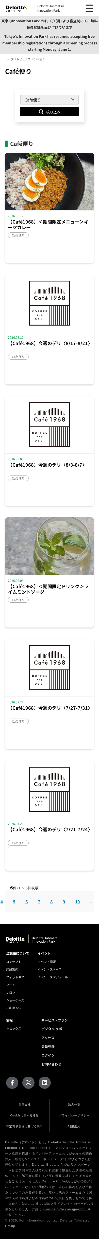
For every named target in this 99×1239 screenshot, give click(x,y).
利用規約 (74, 1126)
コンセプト (13, 961)
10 (77, 901)
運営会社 (25, 1104)
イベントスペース (49, 969)
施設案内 (12, 969)
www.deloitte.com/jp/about (65, 1209)
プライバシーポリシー (74, 1115)
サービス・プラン (54, 1020)
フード (10, 984)
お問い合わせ (51, 1064)
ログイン (48, 1055)
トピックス (13, 1028)
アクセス (47, 1037)
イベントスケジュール (53, 977)
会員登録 (48, 1046)
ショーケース (15, 1000)
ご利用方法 (13, 1008)
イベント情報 (47, 961)
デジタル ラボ (51, 1028)
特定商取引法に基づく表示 (24, 1126)
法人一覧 (74, 1104)
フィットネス (15, 977)
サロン (10, 992)
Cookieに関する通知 (24, 1115)
